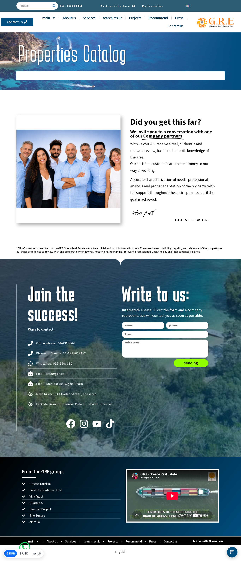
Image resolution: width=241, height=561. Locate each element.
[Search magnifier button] (54, 5)
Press (179, 18)
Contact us (175, 26)
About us (69, 18)
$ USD (24, 553)
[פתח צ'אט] (232, 552)
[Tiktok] (110, 423)
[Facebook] (70, 423)
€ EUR (10, 553)
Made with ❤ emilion (208, 541)
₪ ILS (37, 553)
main (46, 18)
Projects (135, 18)
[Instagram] (83, 423)
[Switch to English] (187, 6)
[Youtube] (96, 423)
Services (89, 18)
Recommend (158, 18)
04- (71, 6)
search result (112, 18)
